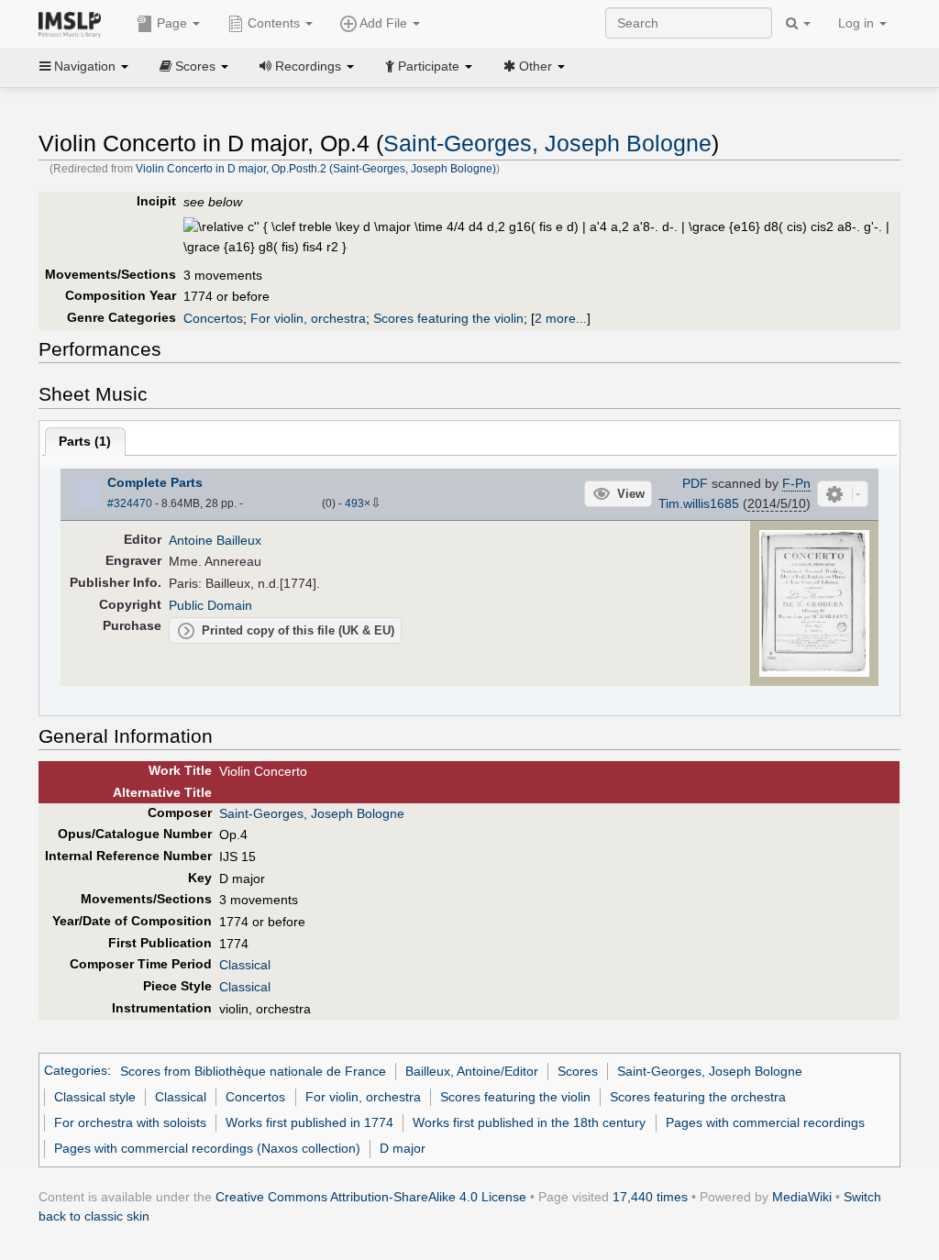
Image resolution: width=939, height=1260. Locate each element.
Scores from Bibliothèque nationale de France (253, 1071)
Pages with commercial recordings (765, 1122)
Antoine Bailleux (215, 540)
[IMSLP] (74, 23)
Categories (75, 1071)
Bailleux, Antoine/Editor (471, 1071)
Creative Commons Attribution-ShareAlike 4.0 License (370, 1196)
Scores (578, 1071)
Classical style (95, 1096)
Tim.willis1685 (698, 503)
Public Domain (210, 605)
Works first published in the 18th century (529, 1122)
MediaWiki (802, 1196)
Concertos (213, 318)
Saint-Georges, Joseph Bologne (547, 143)
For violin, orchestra (308, 318)
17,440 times (650, 1196)
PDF (695, 483)
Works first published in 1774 (309, 1122)
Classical (245, 964)
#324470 (129, 503)
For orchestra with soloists (130, 1122)
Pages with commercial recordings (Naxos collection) (207, 1148)
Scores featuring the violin (448, 318)
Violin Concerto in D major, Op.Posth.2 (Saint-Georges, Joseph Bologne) (316, 168)
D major (402, 1148)
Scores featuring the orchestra (698, 1096)
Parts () (85, 441)
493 (354, 503)
